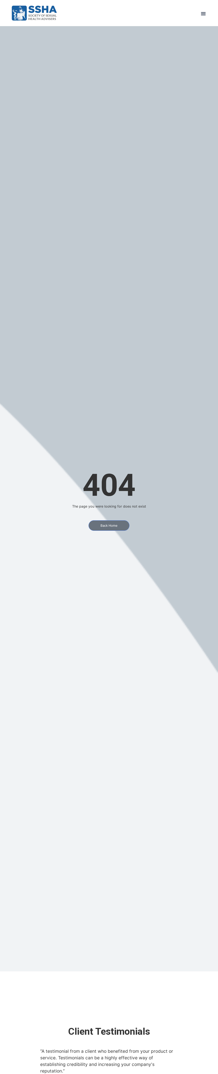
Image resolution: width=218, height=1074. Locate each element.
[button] (203, 13)
